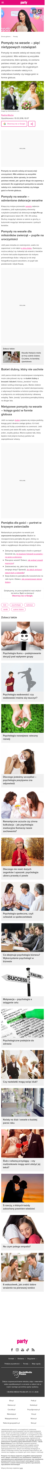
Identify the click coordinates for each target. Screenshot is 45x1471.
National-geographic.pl (11, 1423)
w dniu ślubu (26, 248)
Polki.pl (33, 1400)
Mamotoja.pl (11, 1414)
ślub (4, 605)
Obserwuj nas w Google (16, 124)
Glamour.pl (11, 1405)
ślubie (17, 420)
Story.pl (33, 1423)
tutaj (21, 1468)
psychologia (16, 605)
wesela (29, 206)
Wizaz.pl (34, 1418)
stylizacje (29, 605)
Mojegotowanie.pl (11, 1418)
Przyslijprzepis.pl (33, 1409)
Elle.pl (11, 1400)
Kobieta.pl (33, 1405)
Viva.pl (33, 1414)
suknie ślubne (18, 609)
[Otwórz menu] (2, 2)
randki (5, 609)
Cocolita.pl (11, 1409)
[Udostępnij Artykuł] (31, 124)
